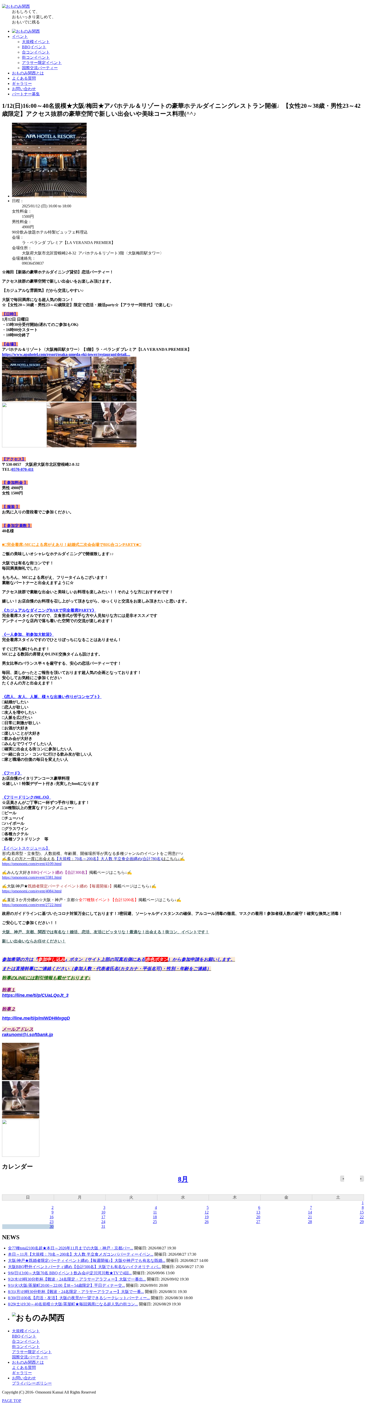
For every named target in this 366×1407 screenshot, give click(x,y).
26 (207, 1222)
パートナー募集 (26, 94)
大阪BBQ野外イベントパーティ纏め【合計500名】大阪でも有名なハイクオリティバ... (84, 1267)
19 (207, 1217)
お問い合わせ (24, 89)
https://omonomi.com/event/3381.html (31, 877)
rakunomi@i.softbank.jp (27, 1034)
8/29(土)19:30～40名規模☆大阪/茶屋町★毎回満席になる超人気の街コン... (73, 1304)
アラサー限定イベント (42, 62)
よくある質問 (24, 78)
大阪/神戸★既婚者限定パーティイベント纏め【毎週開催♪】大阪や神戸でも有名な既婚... (86, 1260)
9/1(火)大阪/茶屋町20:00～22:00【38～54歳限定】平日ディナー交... (66, 1285)
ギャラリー (22, 83)
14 (310, 1212)
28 (310, 1222)
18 (155, 1217)
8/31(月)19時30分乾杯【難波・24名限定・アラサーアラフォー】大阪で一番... (76, 1292)
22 (362, 1217)
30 (52, 1226)
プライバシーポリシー (32, 1383)
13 (258, 1212)
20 (258, 1217)
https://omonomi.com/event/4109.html (31, 864)
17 (103, 1217)
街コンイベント (36, 57)
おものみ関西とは (28, 73)
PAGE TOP (11, 1401)
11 (155, 1212)
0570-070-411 (22, 469)
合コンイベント (36, 52)
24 (103, 1222)
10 (103, 1212)
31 (103, 1226)
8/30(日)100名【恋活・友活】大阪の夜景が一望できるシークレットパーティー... (79, 1298)
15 (362, 1212)
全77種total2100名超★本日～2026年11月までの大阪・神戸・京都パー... (70, 1248)
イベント (20, 36)
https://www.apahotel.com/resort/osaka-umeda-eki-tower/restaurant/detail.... (66, 354)
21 (310, 1217)
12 (207, 1212)
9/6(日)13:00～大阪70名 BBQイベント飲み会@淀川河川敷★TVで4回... (70, 1273)
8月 (183, 1179)
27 (258, 1222)
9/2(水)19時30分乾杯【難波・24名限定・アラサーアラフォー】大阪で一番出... (77, 1279)
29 (362, 1222)
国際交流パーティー (40, 68)
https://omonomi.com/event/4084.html (31, 891)
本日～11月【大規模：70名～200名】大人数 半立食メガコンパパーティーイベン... (80, 1254)
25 (155, 1222)
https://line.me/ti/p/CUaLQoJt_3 (35, 995)
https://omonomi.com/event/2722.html (31, 905)
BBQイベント (34, 47)
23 (52, 1222)
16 (52, 1217)
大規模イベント (36, 42)
